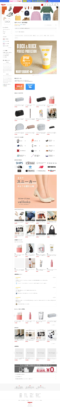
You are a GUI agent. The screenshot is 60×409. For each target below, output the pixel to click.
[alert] (36, 28)
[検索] (42, 5)
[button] (57, 3)
